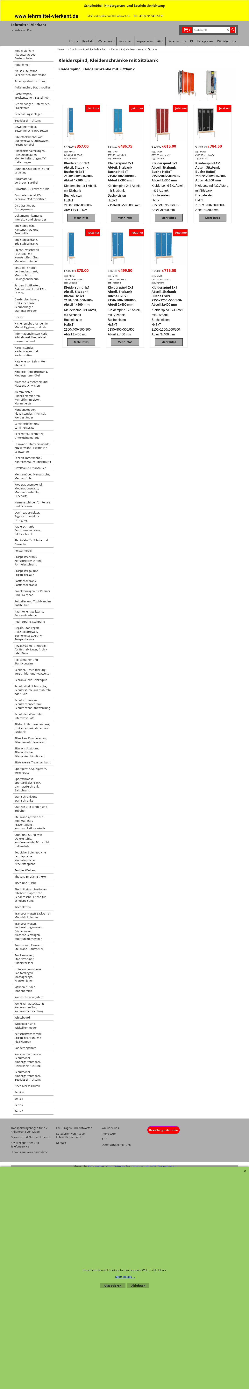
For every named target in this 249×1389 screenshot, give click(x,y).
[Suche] (232, 30)
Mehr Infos (81, 218)
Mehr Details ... (125, 1277)
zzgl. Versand (70, 158)
